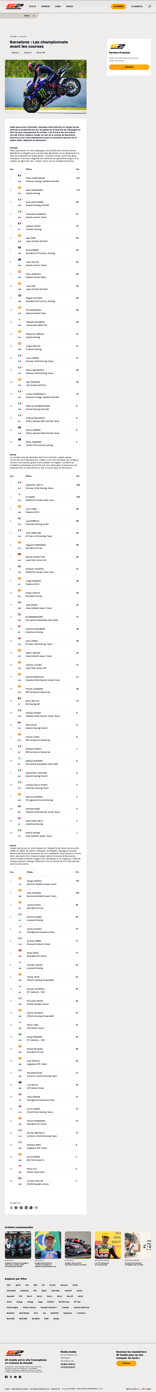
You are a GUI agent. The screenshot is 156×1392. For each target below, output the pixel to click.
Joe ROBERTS (32, 521)
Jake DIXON (31, 605)
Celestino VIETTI (34, 485)
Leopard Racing (35, 920)
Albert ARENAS (33, 653)
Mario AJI (32, 1169)
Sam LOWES (32, 641)
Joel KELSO (32, 1085)
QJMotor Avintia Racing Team (42, 1076)
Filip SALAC (31, 725)
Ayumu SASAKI (34, 929)
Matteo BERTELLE (36, 1133)
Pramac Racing (33, 229)
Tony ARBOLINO (33, 533)
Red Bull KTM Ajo (34, 548)
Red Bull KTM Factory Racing (40, 253)
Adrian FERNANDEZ (36, 1121)
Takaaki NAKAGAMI (35, 322)
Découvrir (129, 67)
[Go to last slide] (8, 1246)
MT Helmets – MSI (36, 992)
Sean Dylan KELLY (34, 821)
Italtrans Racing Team (37, 524)
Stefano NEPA (34, 1145)
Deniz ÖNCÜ (32, 953)
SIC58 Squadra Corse (38, 1004)
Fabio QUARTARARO (35, 178)
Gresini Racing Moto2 (37, 728)
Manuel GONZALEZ (35, 677)
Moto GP (32, 6)
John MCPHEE (33, 1097)
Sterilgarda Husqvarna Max (40, 932)
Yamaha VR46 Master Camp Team (43, 680)
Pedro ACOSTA (33, 593)
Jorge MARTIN (33, 346)
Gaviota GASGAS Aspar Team (41, 884)
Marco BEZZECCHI (35, 370)
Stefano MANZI (33, 713)
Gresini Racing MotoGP (37, 205)
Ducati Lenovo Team (36, 217)
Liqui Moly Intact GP (36, 560)
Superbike (45, 6)
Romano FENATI (33, 749)
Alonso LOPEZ (32, 737)
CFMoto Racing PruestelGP (40, 980)
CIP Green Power (35, 1028)
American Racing (34, 632)
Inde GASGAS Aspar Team (39, 608)
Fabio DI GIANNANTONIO (38, 406)
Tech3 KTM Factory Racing (39, 445)
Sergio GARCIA (34, 881)
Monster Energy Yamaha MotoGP (42, 181)
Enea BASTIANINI (35, 202)
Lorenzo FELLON (35, 1181)
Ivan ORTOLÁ (33, 1061)
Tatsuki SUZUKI (35, 965)
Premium (69, 6)
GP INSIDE (13, 36)
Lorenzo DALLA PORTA (37, 785)
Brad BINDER (32, 250)
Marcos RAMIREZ (34, 797)
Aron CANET (31, 509)
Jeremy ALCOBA (34, 665)
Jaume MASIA (34, 905)
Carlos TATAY (33, 977)
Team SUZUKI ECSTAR (37, 241)
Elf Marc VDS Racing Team (39, 536)
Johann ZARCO (33, 226)
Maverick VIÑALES (35, 334)
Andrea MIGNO (34, 941)
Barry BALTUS (32, 701)
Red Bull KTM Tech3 (36, 956)
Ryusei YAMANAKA (36, 989)
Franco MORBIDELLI (36, 394)
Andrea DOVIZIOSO (35, 418)
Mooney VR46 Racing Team (39, 361)
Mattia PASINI (33, 833)
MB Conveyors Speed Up (38, 692)
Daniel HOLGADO (35, 1049)
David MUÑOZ (33, 1157)
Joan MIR (30, 286)
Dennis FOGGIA (34, 917)
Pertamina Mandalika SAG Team (42, 620)
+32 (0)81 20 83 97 (68, 1367)
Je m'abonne (118, 6)
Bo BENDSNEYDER (34, 617)
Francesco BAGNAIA (36, 214)
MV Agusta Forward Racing (39, 800)
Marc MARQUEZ (33, 274)
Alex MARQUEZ (33, 382)
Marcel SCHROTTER (35, 557)
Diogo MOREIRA (34, 1037)
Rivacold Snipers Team (38, 944)
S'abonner (126, 1363)
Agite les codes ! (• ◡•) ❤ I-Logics (138, 1389)
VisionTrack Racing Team (40, 1112)
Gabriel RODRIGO (34, 761)
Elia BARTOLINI (34, 1073)
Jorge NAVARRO (33, 581)
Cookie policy (55, 1389)
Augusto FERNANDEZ (36, 545)
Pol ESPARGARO (33, 310)
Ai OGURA (30, 497)
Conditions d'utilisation (19, 1389)
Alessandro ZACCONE (36, 773)
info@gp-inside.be (68, 1364)
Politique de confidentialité (39, 1389)
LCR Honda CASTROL (36, 385)
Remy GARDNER (33, 442)
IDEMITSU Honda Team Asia (40, 500)
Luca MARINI (32, 358)
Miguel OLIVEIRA (34, 298)
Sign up (7, 1389)
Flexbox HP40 (32, 512)
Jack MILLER (32, 262)
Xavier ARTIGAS (35, 1013)
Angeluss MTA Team (37, 1064)
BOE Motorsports (35, 1160)
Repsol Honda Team (36, 277)
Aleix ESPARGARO (34, 190)
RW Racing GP (33, 704)
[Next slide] (147, 1246)
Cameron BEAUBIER (35, 629)
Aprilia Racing (33, 193)
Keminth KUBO (33, 809)
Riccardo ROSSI (35, 1001)
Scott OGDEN (33, 1109)
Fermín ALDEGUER (34, 689)
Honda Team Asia (36, 1172)
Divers (58, 6)
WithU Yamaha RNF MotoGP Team (42, 421)
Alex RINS (31, 238)
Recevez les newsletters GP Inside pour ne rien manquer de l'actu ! (131, 1355)
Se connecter (136, 6)
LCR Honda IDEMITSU (36, 325)
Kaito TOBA (32, 1025)
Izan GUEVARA (34, 893)
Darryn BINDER (33, 430)
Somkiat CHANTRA (35, 569)
